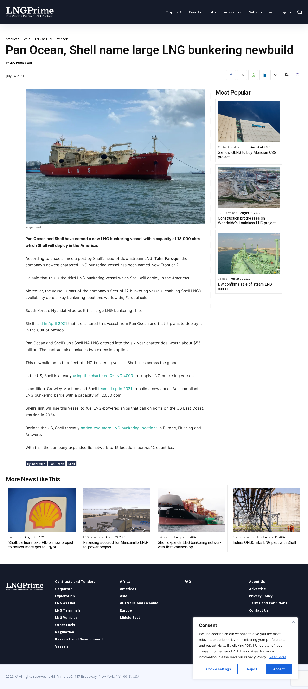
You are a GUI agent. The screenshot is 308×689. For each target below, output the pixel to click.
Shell (71, 464)
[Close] (293, 621)
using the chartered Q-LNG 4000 (103, 375)
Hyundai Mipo (36, 464)
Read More (277, 657)
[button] (299, 11)
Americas (12, 39)
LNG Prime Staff (21, 62)
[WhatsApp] (253, 75)
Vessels (63, 39)
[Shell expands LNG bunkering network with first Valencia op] (191, 510)
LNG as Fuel (43, 39)
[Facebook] (231, 75)
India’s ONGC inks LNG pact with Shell (264, 542)
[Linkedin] (264, 75)
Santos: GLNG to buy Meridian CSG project (247, 154)
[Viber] (297, 75)
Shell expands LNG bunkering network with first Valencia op (190, 544)
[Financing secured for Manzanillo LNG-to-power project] (116, 510)
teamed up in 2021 (114, 388)
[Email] (275, 75)
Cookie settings (218, 669)
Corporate (15, 537)
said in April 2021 (51, 323)
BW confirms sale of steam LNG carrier (245, 286)
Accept (279, 669)
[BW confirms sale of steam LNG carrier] (249, 253)
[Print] (286, 75)
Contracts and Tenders (232, 147)
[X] (242, 75)
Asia (27, 39)
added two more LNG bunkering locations (119, 427)
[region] (245, 648)
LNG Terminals (227, 212)
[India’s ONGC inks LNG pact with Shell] (266, 510)
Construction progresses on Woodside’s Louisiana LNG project (247, 220)
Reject (252, 669)
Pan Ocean (57, 464)
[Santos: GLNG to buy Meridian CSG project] (249, 121)
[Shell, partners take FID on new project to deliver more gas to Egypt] (42, 510)
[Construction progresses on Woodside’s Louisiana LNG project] (249, 187)
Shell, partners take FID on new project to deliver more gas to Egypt (40, 544)
